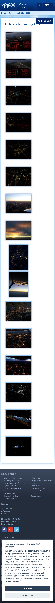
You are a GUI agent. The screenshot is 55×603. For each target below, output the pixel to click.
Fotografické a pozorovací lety (41, 481)
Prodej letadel (35, 486)
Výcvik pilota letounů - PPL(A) (14, 483)
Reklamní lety (35, 478)
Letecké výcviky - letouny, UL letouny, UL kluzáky (13, 479)
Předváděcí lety (9, 493)
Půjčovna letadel (9, 486)
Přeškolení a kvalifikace (39, 491)
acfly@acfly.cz (12, 524)
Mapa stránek (35, 496)
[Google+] (10, 529)
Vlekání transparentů (11, 498)
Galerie (11, 13)
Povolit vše (27, 589)
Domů (3, 13)
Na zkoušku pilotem (10, 496)
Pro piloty (33, 493)
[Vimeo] (16, 529)
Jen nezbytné (27, 595)
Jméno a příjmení (7, 537)
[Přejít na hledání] (39, 5)
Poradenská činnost (37, 488)
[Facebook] (4, 529)
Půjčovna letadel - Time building (12, 489)
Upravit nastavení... (13, 581)
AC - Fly (13, 5)
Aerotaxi (33, 483)
